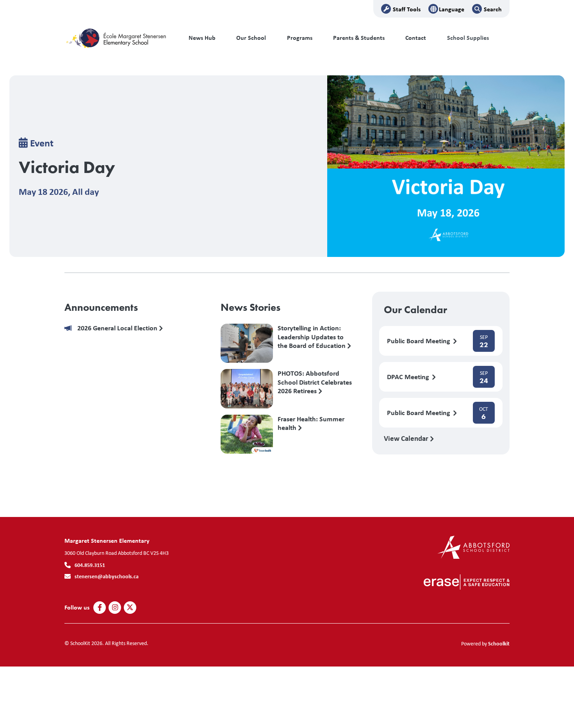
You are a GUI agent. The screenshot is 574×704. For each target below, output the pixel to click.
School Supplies (468, 37)
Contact (415, 37)
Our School (251, 37)
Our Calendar (415, 309)
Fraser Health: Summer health (311, 424)
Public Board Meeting (419, 341)
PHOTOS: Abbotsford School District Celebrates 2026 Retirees (315, 382)
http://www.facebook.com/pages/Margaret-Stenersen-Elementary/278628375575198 (100, 607)
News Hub (202, 37)
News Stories (250, 307)
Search (493, 9)
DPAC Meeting (409, 376)
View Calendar (407, 438)
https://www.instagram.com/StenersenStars (115, 607)
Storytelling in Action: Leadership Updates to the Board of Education (312, 336)
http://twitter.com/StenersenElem (130, 607)
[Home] (117, 37)
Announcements (101, 307)
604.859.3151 (90, 565)
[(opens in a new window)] (473, 546)
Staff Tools (407, 9)
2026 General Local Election (118, 328)
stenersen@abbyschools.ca (107, 576)
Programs (299, 37)
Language (451, 9)
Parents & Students (359, 37)
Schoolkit (499, 643)
